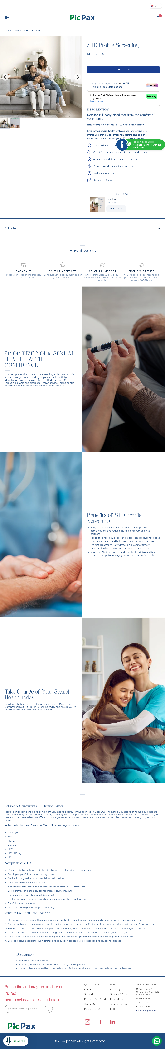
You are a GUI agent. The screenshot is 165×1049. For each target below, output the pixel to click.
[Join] (46, 1008)
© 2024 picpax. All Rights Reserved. (80, 1041)
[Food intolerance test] (123, 700)
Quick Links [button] (92, 984)
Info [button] (113, 984)
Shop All (88, 994)
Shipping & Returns (120, 994)
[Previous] (5, 77)
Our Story (115, 989)
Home (8, 31)
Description (98, 109)
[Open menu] (9, 17)
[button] (156, 5)
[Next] (77, 77)
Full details (12, 228)
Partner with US (92, 1009)
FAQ (112, 1009)
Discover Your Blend (95, 999)
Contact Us (90, 1004)
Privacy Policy (117, 999)
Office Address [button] (146, 984)
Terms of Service (119, 1004)
